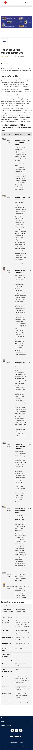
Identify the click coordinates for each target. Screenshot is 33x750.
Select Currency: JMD (16, 736)
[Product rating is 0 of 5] (4, 56)
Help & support (13, 742)
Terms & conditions (8, 747)
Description (4, 63)
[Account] (31, 3)
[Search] (18, 3)
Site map (21, 742)
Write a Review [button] (20, 56)
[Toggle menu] (2, 2)
